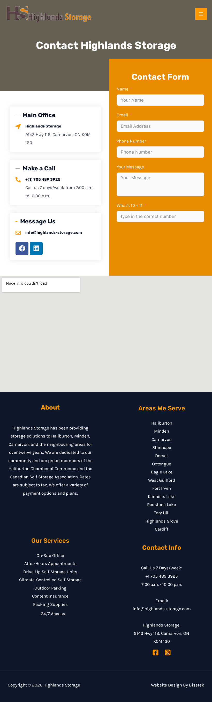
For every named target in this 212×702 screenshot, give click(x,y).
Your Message (130, 166)
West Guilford (161, 480)
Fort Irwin (161, 488)
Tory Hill (162, 512)
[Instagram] (167, 652)
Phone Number (131, 141)
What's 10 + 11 (129, 205)
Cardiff (161, 529)
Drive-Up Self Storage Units (50, 571)
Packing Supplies (50, 604)
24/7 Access (53, 613)
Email (122, 114)
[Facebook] (155, 652)
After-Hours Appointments (50, 563)
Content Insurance (50, 596)
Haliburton (161, 423)
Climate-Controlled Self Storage (50, 579)
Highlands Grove (161, 521)
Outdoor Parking (50, 588)
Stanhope (161, 447)
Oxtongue (161, 463)
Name (122, 89)
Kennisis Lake (162, 496)
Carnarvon (162, 439)
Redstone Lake (161, 504)
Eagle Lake (161, 471)
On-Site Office (50, 555)
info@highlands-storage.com (162, 608)
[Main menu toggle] (201, 14)
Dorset (161, 455)
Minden (161, 431)
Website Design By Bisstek (177, 685)
